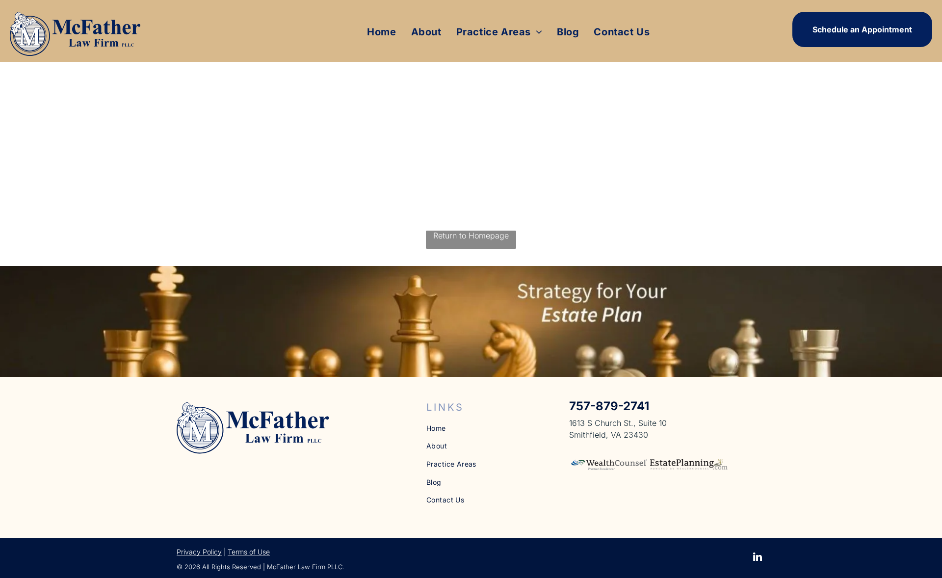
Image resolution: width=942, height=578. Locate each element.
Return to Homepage (471, 235)
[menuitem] (381, 32)
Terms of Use (249, 552)
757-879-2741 (609, 406)
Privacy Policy (199, 552)
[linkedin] (757, 558)
